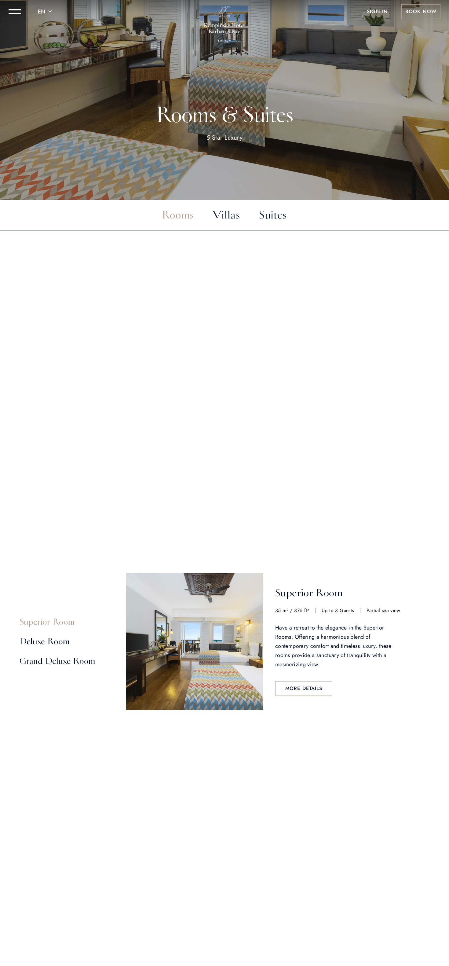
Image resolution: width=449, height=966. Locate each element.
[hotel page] (224, 12)
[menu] (15, 11)
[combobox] (46, 11)
